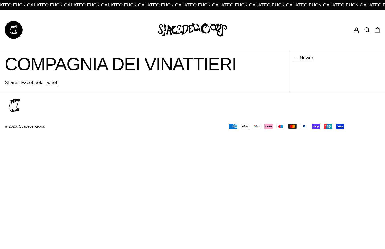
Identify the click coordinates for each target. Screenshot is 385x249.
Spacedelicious (31, 126)
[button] (367, 30)
